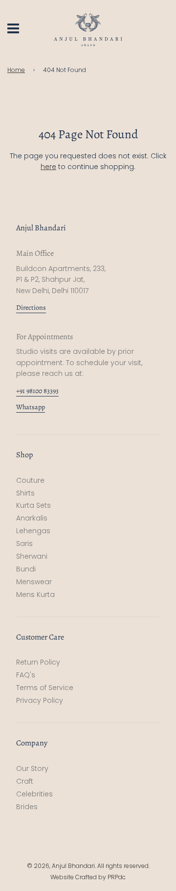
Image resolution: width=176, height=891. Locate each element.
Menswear (34, 582)
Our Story (32, 768)
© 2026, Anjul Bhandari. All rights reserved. (88, 866)
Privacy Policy (39, 700)
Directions (31, 307)
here (48, 167)
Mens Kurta (35, 594)
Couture (30, 480)
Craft (24, 781)
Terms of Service (44, 688)
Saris (24, 543)
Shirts (25, 493)
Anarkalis (31, 518)
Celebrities (34, 794)
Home (16, 70)
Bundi (26, 569)
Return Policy (38, 662)
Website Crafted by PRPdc (88, 877)
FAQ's (25, 675)
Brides (27, 807)
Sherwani (31, 556)
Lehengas (33, 531)
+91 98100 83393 (37, 391)
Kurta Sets (33, 505)
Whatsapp (30, 407)
